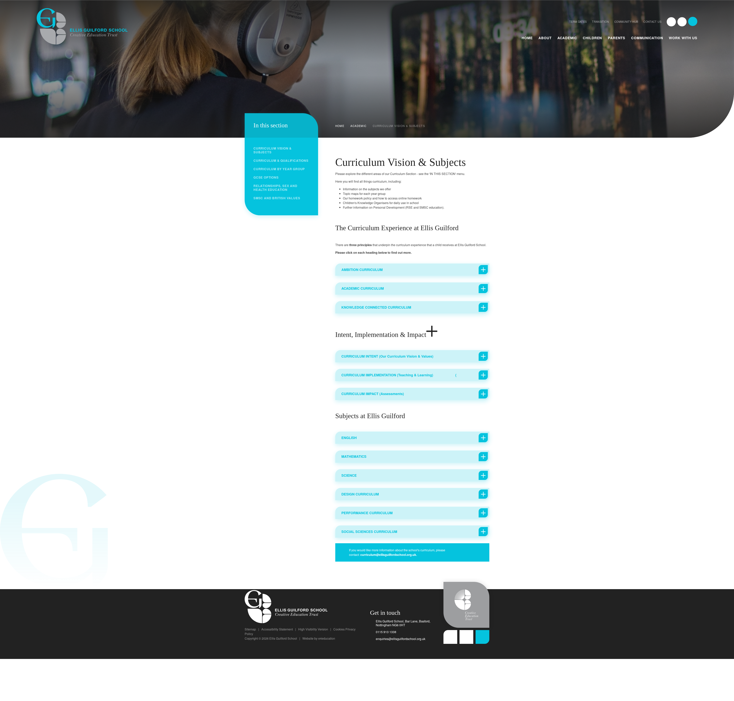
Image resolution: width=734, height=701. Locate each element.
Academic (358, 126)
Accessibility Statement (277, 629)
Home (339, 126)
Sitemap (250, 629)
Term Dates (578, 22)
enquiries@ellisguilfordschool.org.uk (400, 639)
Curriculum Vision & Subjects (399, 126)
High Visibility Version (313, 629)
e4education (326, 638)
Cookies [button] (339, 629)
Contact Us (652, 22)
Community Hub (626, 22)
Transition (600, 22)
